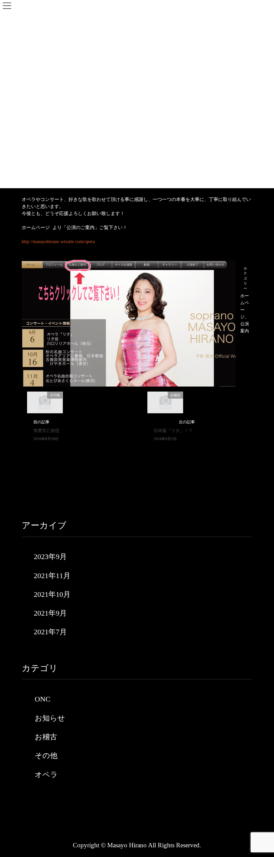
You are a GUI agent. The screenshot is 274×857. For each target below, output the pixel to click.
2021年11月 (52, 575)
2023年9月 (50, 556)
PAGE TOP (261, 825)
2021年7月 (50, 632)
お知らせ (50, 718)
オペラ (46, 774)
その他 (46, 755)
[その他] (44, 402)
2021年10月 (52, 594)
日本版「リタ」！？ (173, 430)
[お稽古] (165, 402)
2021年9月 (50, 613)
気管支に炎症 (46, 430)
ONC (42, 699)
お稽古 (46, 737)
